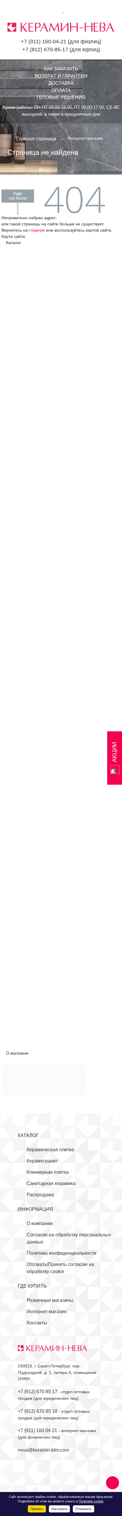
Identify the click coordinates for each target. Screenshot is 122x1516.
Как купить (23, 1073)
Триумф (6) (22, 462)
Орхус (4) (20, 711)
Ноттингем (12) (26, 683)
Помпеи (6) (22, 412)
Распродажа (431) (25, 1046)
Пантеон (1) (23, 405)
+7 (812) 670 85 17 (37, 1391)
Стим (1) (19, 775)
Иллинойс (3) (24, 896)
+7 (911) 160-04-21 (43, 41)
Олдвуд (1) (21, 697)
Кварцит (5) (22, 576)
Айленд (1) (22, 512)
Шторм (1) (21, 840)
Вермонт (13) (24, 889)
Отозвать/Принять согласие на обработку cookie (60, 1268)
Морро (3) (21, 647)
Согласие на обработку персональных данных (69, 1238)
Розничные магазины (50, 1300)
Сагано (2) (21, 427)
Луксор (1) (21, 633)
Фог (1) (17, 811)
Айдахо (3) (21, 854)
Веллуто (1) (22, 526)
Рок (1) (17, 747)
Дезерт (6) (21, 299)
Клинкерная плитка (48, 1172)
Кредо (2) (20, 619)
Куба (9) (19, 946)
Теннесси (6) (24, 982)
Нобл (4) (19, 669)
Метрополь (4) (25, 370)
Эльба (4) (20, 484)
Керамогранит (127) (27, 498)
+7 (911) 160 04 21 (37, 1430)
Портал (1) (21, 968)
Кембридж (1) (25, 918)
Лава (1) (19, 626)
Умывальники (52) (30, 1010)
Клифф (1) (21, 605)
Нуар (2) (19, 690)
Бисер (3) (20, 277)
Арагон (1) (21, 868)
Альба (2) (20, 270)
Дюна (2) (19, 313)
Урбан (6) (20, 469)
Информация (35, 1209)
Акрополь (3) (24, 256)
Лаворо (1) (22, 348)
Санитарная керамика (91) (35, 1003)
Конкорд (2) (22, 932)
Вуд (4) (17, 548)
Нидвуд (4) (21, 391)
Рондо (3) (20, 420)
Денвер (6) (22, 562)
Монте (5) (20, 377)
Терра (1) (20, 783)
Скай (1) (19, 761)
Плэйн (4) (20, 726)
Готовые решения (61, 97)
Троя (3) (19, 790)
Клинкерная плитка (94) (31, 847)
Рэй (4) (17, 754)
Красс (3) (20, 939)
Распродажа (40, 1194)
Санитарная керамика (51, 1183)
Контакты (66, 1080)
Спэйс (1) (20, 768)
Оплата (61, 90)
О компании (40, 1223)
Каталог (28, 1135)
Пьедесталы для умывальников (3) (48, 1039)
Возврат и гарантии (61, 76)
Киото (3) (20, 341)
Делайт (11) (22, 306)
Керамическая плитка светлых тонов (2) (54, 491)
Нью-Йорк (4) (24, 398)
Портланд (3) (24, 733)
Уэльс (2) (20, 797)
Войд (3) (19, 541)
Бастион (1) (23, 519)
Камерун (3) (23, 327)
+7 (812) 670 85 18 (37, 1411)
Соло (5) (19, 434)
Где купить (32, 1286)
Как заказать (61, 68)
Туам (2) (19, 989)
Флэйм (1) (20, 804)
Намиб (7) (21, 384)
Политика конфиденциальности (61, 1253)
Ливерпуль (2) (25, 953)
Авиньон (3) (23, 505)
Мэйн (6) (19, 654)
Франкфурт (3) (26, 825)
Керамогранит (42, 1160)
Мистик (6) (21, 640)
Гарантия (66, 1073)
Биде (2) (19, 1032)
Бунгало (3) (22, 284)
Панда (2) (20, 719)
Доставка (61, 83)
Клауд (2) (20, 590)
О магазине (23, 1087)
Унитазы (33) (24, 1017)
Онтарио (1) (23, 704)
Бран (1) (19, 882)
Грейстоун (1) (25, 555)
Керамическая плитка (50, 1149)
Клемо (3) (20, 598)
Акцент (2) (21, 263)
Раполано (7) (24, 740)
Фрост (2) (20, 832)
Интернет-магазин (47, 1311)
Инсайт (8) (21, 320)
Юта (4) (18, 996)
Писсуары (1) (24, 1025)
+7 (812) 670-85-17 (45, 49)
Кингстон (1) (23, 583)
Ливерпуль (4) (25, 356)
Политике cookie (91, 1501)
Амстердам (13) (27, 861)
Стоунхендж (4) (27, 448)
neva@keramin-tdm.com (43, 1450)
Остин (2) (20, 961)
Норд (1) (19, 676)
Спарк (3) (20, 441)
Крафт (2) (20, 612)
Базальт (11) (23, 875)
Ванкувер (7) (24, 291)
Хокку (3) (20, 477)
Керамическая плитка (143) (35, 249)
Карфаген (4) (24, 569)
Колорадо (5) (24, 925)
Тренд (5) (20, 455)
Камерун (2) (23, 911)
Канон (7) (20, 334)
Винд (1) (19, 533)
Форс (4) (19, 818)
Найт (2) (19, 662)
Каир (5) (19, 904)
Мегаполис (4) (25, 363)
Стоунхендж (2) (27, 975)
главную (37, 230)
